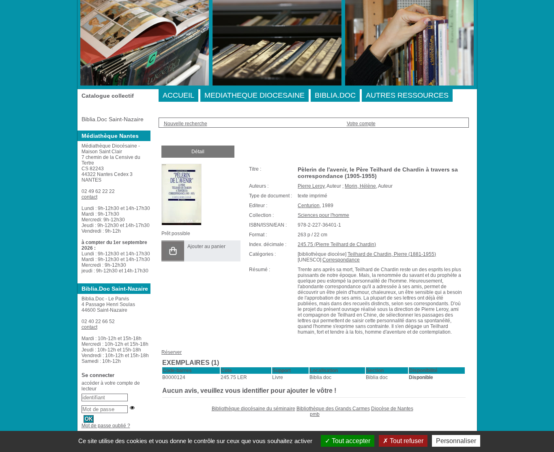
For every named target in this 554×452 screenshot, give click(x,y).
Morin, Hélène (360, 186)
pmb (315, 414)
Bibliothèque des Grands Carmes (333, 408)
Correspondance (341, 260)
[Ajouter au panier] (172, 251)
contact (89, 197)
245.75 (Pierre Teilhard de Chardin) (337, 244)
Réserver (171, 352)
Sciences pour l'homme (323, 215)
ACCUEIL (178, 95)
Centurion (309, 205)
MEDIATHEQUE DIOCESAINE (254, 95)
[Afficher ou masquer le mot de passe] (132, 407)
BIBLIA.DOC (335, 95)
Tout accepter (350, 440)
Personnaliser (456, 440)
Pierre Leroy (311, 186)
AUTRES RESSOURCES (407, 95)
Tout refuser (405, 440)
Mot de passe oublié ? (106, 425)
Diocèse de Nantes (392, 408)
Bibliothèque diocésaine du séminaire (253, 408)
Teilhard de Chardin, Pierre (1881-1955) (392, 254)
